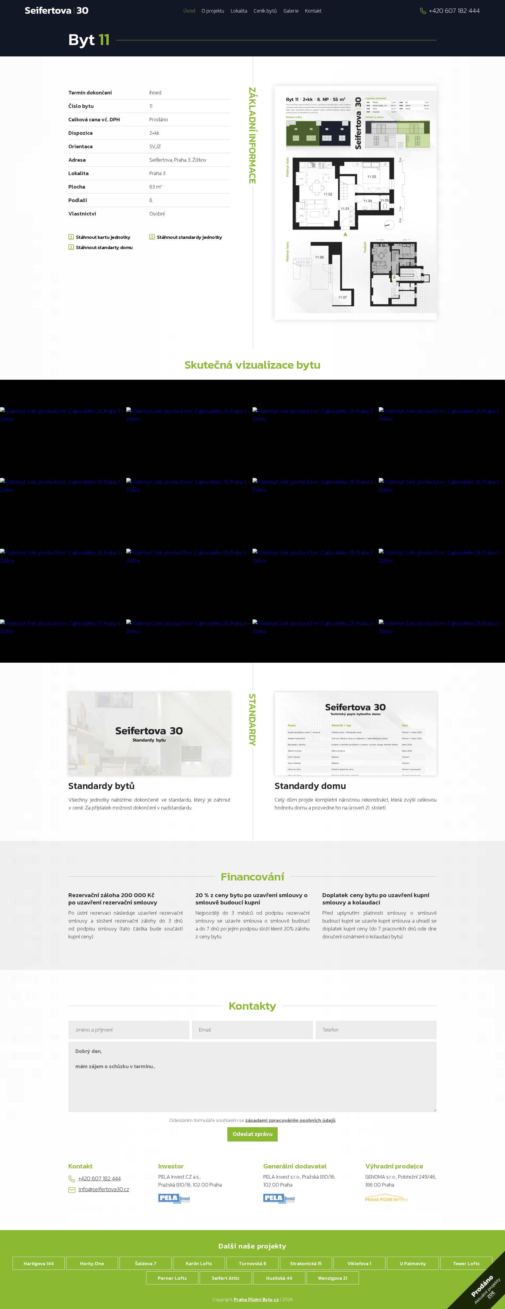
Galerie (291, 11)
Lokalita (239, 11)
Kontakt (313, 11)
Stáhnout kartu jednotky (103, 237)
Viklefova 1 (359, 1263)
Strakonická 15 (306, 1263)
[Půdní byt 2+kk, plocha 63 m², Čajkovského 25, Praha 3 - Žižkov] (63, 415)
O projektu (213, 11)
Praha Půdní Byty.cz (256, 1299)
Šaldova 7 (145, 1263)
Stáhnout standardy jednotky (189, 237)
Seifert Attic (226, 1278)
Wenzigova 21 (332, 1278)
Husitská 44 (279, 1278)
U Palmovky (413, 1263)
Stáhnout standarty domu (104, 247)
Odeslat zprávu (253, 1134)
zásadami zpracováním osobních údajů (290, 1120)
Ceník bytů (265, 11)
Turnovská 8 (252, 1263)
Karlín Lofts (199, 1263)
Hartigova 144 (39, 1263)
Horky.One (92, 1263)
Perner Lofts (172, 1278)
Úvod (189, 11)
